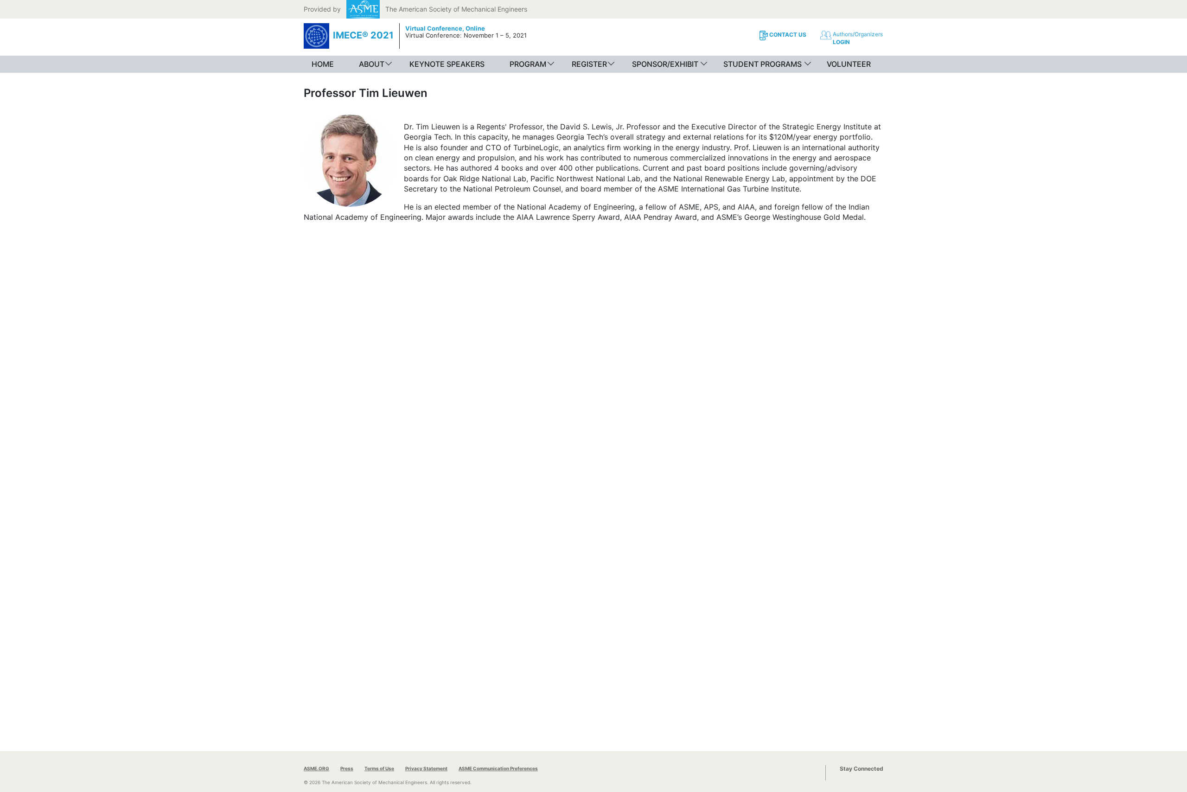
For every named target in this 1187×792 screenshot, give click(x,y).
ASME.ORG (316, 768)
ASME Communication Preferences (498, 768)
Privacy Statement (426, 768)
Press (346, 768)
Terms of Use (379, 768)
